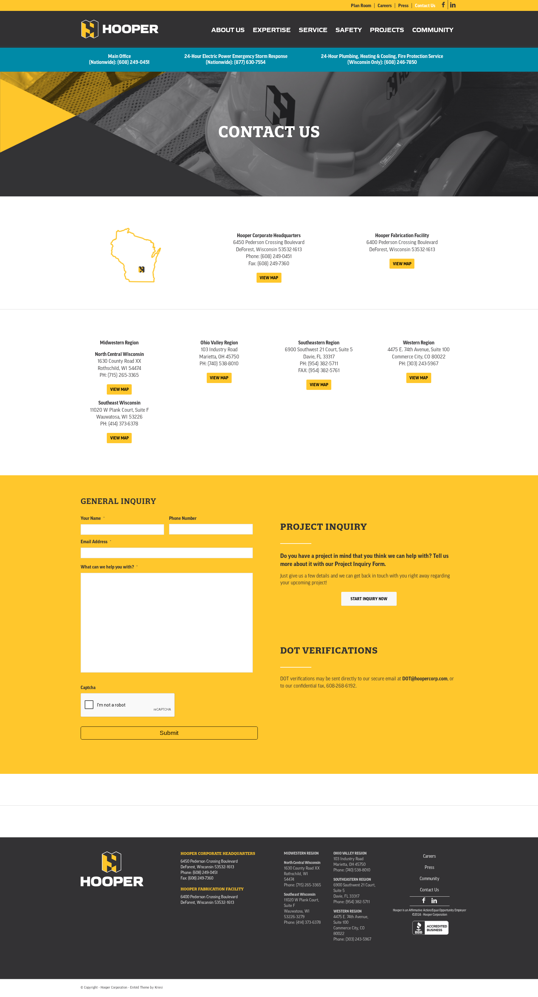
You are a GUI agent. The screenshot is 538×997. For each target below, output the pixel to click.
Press (403, 5)
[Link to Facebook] (443, 4)
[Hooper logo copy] (120, 29)
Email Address (96, 541)
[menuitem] (361, 5)
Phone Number (182, 518)
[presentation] (128, 705)
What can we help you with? (109, 567)
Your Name (93, 518)
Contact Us (425, 5)
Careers (385, 5)
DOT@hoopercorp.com (424, 678)
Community (429, 879)
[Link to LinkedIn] (452, 4)
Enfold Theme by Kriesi (146, 988)
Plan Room (361, 5)
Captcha (88, 687)
